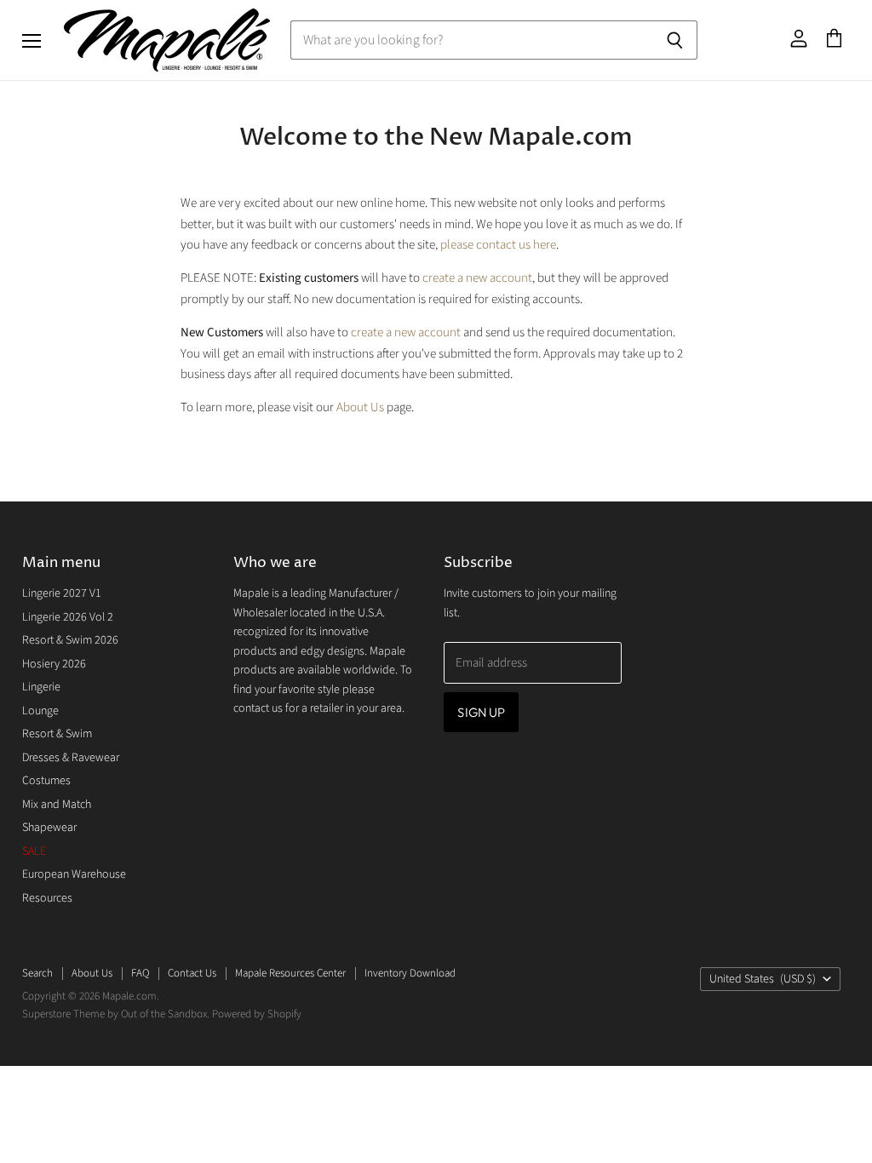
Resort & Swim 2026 (70, 640)
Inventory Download (410, 973)
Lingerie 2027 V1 (61, 593)
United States (762, 979)
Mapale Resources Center (290, 973)
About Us (360, 407)
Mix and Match (56, 804)
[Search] (674, 40)
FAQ (140, 973)
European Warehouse (74, 874)
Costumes (46, 780)
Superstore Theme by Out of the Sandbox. (115, 1014)
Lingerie (41, 687)
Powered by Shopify (256, 1014)
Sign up (481, 712)
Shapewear (49, 827)
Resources (47, 898)
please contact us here (498, 245)
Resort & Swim (57, 733)
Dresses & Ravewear (70, 757)
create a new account (477, 278)
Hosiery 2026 (54, 664)
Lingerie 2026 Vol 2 (67, 617)
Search (37, 973)
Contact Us (192, 973)
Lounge (40, 710)
